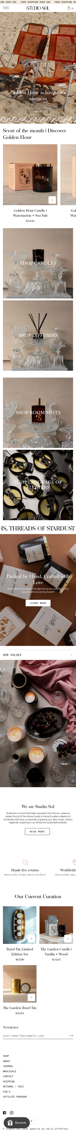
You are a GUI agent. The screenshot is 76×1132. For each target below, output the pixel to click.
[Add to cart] (31, 938)
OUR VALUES (12, 655)
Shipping (9, 1081)
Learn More (38, 603)
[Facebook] (4, 1112)
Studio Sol (13, 1128)
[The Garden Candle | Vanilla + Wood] (56, 925)
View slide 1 (38, 117)
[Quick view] (52, 200)
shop (38, 111)
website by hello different (49, 1128)
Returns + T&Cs (13, 1086)
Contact (8, 1076)
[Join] (68, 1035)
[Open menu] (8, 8)
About (6, 1061)
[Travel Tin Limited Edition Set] (20, 925)
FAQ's (6, 1091)
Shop (6, 1056)
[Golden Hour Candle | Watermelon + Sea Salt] (30, 174)
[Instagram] (11, 1112)
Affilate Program (15, 1096)
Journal (8, 1066)
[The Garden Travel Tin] (20, 984)
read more (37, 831)
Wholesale (9, 1071)
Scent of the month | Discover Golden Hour (34, 134)
